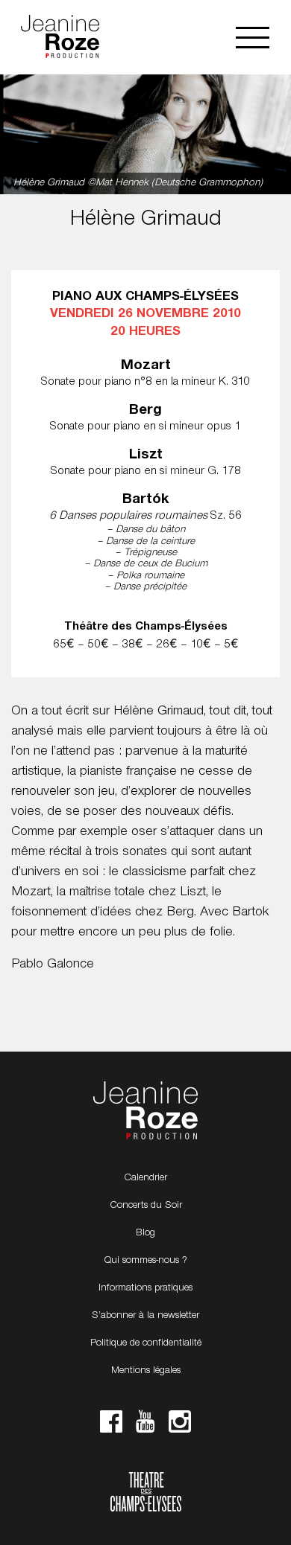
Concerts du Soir (146, 1205)
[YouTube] (145, 1425)
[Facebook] (111, 1425)
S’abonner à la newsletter (145, 1315)
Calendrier (145, 1178)
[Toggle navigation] (252, 37)
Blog (145, 1233)
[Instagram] (180, 1425)
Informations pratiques (145, 1288)
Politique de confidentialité (145, 1343)
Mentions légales (146, 1370)
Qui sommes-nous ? (145, 1260)
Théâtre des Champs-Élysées (145, 1493)
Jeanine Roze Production (145, 1111)
